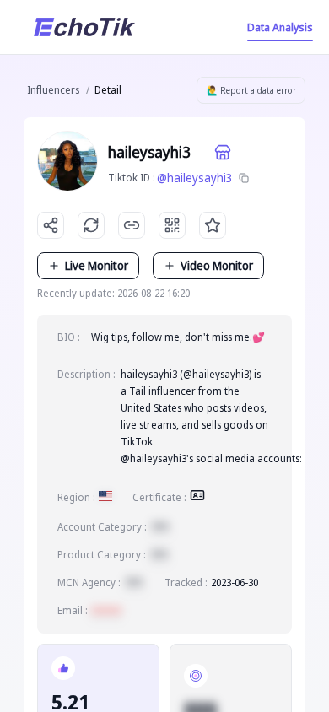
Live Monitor (96, 265)
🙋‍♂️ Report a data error (251, 90)
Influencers (53, 90)
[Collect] (212, 225)
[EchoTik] (84, 27)
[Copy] (243, 178)
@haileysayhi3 (195, 178)
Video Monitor (217, 265)
